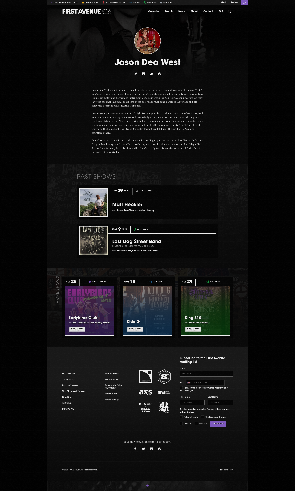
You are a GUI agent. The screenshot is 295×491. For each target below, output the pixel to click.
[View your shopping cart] (244, 2)
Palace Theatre (190, 417)
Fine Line (202, 424)
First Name (185, 397)
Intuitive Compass (130, 105)
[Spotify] (159, 74)
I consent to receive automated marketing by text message (204, 389)
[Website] (135, 74)
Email (182, 369)
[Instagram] (143, 74)
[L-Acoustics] (145, 376)
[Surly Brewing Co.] (164, 376)
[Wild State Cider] (164, 407)
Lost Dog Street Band (136, 242)
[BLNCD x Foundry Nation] (145, 407)
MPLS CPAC (68, 409)
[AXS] (145, 392)
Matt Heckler (127, 205)
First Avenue (68, 374)
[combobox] (189, 383)
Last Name (213, 397)
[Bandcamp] (151, 74)
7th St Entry (68, 380)
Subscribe (218, 424)
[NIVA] (164, 392)
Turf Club (187, 424)
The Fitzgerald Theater (215, 417)
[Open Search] (229, 11)
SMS (181, 383)
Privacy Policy (226, 470)
